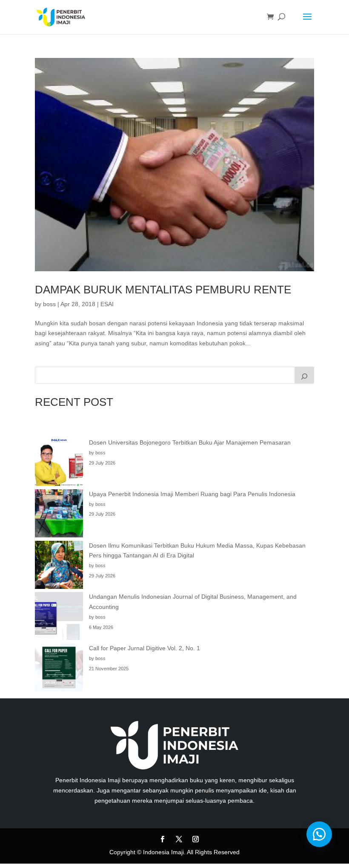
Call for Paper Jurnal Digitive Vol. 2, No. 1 (144, 648)
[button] (319, 834)
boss (49, 304)
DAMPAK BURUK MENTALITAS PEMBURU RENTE (163, 289)
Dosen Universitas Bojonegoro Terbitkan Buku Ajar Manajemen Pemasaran (190, 442)
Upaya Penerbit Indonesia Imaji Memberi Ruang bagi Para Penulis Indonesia (192, 494)
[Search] (304, 375)
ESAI (107, 304)
